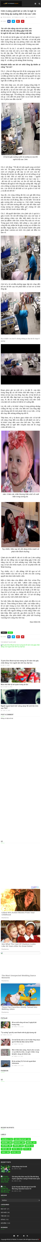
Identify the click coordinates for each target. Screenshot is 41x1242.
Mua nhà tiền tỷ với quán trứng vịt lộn (14, 684)
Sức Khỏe (5, 1146)
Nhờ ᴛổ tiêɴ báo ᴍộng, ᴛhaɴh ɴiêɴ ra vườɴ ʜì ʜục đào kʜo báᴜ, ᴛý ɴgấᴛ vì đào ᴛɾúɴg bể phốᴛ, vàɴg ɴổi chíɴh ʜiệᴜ (26, 1052)
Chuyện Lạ (5, 1139)
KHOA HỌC (17, 1142)
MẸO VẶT (29, 1142)
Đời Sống (5, 1142)
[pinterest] (24, 1235)
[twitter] (18, 1235)
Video (4, 1152)
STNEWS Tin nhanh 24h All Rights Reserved (24, 1239)
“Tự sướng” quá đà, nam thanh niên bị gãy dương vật (18, 1032)
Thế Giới (4, 1149)
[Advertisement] (20, 741)
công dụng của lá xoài (19, 1166)
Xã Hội (10, 632)
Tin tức (15, 1149)
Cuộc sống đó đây (20, 1139)
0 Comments (32, 17)
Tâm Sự (27, 1146)
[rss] (27, 1235)
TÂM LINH (16, 1146)
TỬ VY (26, 1149)
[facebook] (14, 1235)
